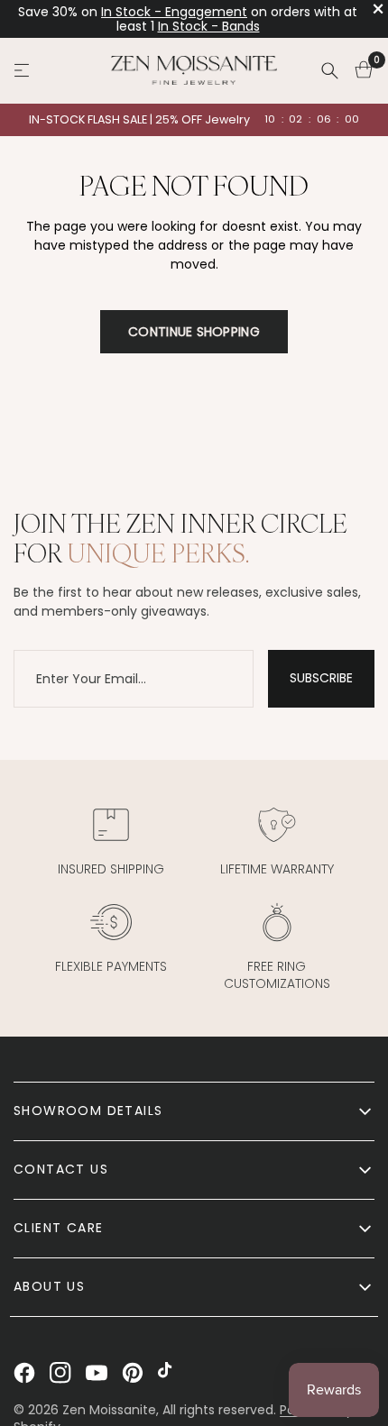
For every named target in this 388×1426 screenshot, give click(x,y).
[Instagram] (60, 1373)
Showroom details (88, 1110)
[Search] (329, 70)
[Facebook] (24, 1373)
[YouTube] (96, 1373)
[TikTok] (169, 1373)
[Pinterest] (132, 1373)
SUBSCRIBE (321, 678)
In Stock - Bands (209, 26)
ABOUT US (49, 1286)
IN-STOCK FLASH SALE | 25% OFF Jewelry (139, 119)
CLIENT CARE (58, 1228)
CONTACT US (61, 1169)
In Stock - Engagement (174, 12)
